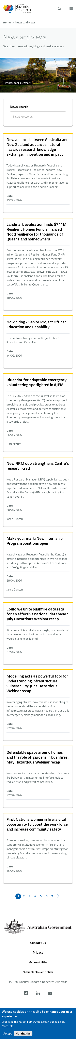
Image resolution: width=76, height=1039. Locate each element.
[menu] (71, 8)
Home (7, 22)
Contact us (38, 942)
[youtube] (50, 993)
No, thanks (23, 1033)
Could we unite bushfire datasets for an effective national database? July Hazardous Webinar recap (37, 614)
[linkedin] (38, 993)
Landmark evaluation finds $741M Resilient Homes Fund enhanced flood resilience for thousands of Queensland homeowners (36, 231)
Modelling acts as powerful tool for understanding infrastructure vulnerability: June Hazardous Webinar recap (37, 683)
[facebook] (25, 993)
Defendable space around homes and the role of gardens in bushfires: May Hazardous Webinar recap (37, 757)
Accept (7, 1033)
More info (8, 1026)
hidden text (38, 173)
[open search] (59, 8)
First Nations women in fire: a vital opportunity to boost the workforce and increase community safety (37, 824)
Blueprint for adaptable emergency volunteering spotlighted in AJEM (36, 382)
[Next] (58, 896)
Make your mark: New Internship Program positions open (34, 540)
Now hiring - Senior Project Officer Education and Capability (36, 324)
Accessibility (38, 962)
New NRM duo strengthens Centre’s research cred (37, 465)
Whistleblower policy (38, 972)
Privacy (38, 952)
